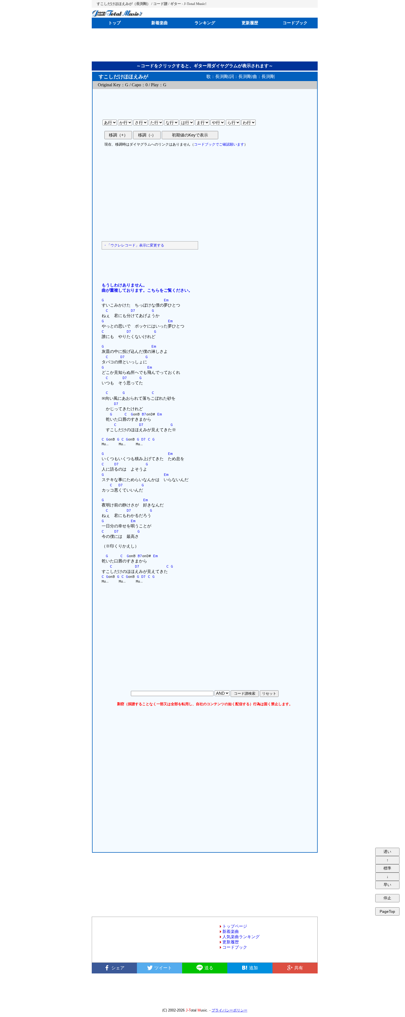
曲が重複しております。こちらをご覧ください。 (147, 290)
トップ (114, 23)
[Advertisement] (204, 45)
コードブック (295, 23)
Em (166, 300)
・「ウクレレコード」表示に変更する (133, 245)
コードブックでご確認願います (219, 144)
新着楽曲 (159, 23)
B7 (144, 414)
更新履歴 (250, 23)
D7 (133, 310)
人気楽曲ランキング (241, 937)
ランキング (205, 23)
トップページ (234, 926)
